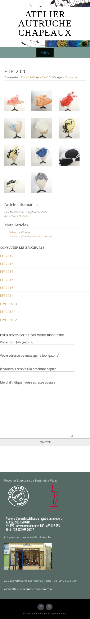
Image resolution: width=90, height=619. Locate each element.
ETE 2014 (6, 296)
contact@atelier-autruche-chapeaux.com (28, 589)
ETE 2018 (6, 264)
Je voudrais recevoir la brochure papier (28, 369)
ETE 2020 (22, 216)
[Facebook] (40, 607)
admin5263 (46, 77)
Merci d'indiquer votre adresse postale (27, 382)
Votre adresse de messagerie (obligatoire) (29, 355)
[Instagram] (49, 607)
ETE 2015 (6, 288)
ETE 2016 (6, 280)
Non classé (70, 77)
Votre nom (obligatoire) (16, 342)
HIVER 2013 (8, 304)
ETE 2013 (6, 312)
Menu (45, 52)
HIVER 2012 (8, 320)
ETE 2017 (6, 272)
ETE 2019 (6, 256)
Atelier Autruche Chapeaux (45, 23)
